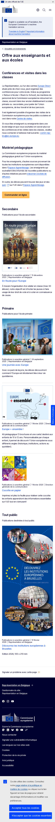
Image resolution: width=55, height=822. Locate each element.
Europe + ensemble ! (12, 429)
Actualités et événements (15, 49)
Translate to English (17, 31)
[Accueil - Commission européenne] (10, 9)
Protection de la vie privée (14, 755)
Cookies (6, 750)
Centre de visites (24, 118)
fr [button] (38, 10)
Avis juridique (8, 760)
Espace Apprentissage (18, 167)
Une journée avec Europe (15, 365)
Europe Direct (44, 86)
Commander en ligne (16, 195)
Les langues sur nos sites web (16, 745)
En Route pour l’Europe (14, 280)
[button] (21, 672)
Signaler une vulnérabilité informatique (19, 740)
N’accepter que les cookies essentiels (31, 815)
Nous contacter (9, 734)
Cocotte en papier (11, 490)
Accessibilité (8, 765)
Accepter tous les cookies (25, 808)
